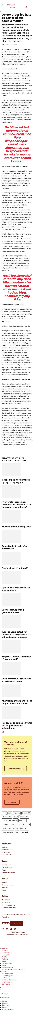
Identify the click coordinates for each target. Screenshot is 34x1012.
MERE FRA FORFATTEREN (14, 461)
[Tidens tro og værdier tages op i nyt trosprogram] (17, 469)
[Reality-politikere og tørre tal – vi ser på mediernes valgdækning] (17, 712)
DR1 (17, 832)
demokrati (24, 832)
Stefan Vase (6, 44)
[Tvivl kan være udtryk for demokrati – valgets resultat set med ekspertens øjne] (17, 621)
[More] (18, 449)
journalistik (26, 813)
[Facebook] (2, 449)
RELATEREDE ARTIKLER (13, 458)
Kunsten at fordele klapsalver (16, 527)
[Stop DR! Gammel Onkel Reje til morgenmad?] (17, 646)
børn (4, 813)
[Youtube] (10, 929)
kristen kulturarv (8, 824)
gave (10, 813)
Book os (4, 847)
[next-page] (4, 732)
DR (29, 824)
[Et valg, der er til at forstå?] (17, 558)
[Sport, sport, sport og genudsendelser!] (17, 599)
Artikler (5, 1003)
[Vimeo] (7, 929)
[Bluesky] (14, 929)
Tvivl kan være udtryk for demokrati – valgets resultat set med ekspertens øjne (16, 634)
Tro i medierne (8, 1009)
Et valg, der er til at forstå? (15, 568)
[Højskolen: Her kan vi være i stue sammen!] (17, 577)
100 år (18, 824)
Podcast (6, 1005)
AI (25, 821)
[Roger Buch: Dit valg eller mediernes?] (17, 536)
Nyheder (17, 813)
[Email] (10, 449)
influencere (13, 821)
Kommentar (24, 817)
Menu (5, 1001)
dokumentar (7, 817)
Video (5, 1007)
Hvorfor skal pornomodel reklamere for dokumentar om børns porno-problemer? (17, 504)
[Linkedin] (6, 449)
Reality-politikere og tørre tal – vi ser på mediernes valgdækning (17, 725)
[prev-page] (2, 732)
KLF (24, 824)
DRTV (5, 821)
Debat (16, 817)
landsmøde (7, 828)
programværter (8, 832)
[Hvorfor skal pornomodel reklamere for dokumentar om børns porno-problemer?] (17, 491)
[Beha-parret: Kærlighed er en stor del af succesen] (17, 668)
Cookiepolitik (23, 934)
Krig (20, 821)
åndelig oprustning (19, 828)
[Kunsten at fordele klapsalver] (17, 516)
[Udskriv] (14, 449)
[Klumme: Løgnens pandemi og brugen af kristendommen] (17, 690)
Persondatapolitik (12, 934)
